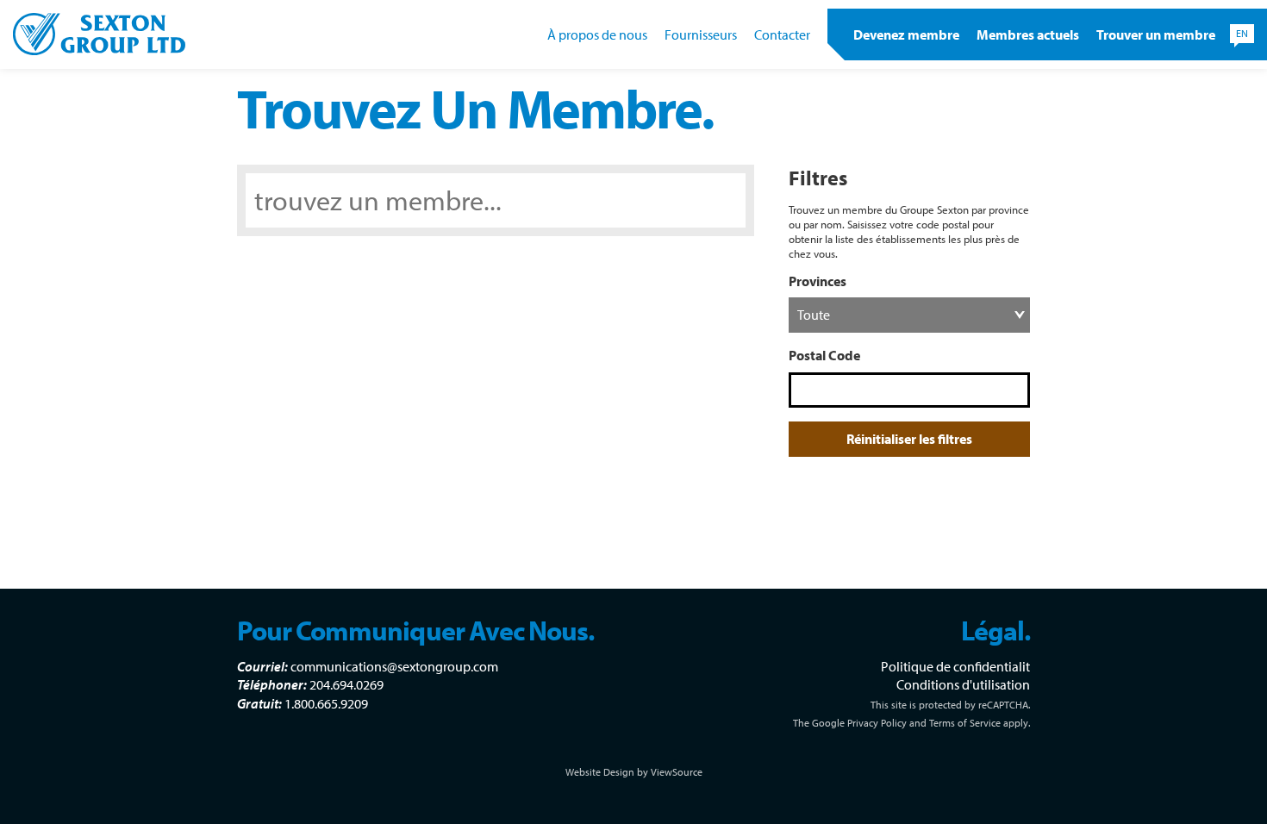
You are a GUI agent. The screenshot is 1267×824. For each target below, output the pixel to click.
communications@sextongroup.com (394, 666)
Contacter (782, 34)
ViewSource (676, 771)
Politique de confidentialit (955, 666)
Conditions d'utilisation (963, 684)
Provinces (817, 281)
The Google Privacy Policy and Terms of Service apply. (911, 722)
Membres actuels (1028, 34)
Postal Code (824, 355)
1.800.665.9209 (326, 703)
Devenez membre (906, 34)
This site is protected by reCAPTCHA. (950, 704)
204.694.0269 (346, 684)
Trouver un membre (1155, 34)
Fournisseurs (701, 34)
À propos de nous (597, 34)
